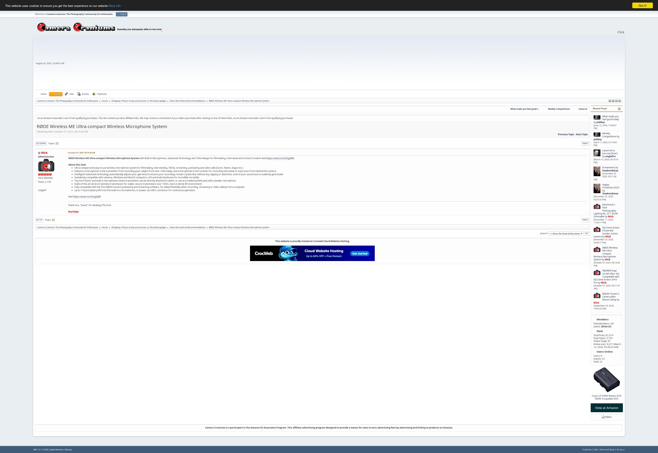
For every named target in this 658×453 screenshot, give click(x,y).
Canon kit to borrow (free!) (609, 152)
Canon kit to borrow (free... (584, 108)
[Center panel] (613, 101)
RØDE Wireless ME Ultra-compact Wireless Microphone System (606, 253)
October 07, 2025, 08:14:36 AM (81, 152)
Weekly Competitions (609, 135)
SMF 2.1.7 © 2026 (40, 450)
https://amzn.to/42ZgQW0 (280, 158)
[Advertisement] (344, 64)
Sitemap (68, 450)
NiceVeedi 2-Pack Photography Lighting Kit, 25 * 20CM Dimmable (606, 210)
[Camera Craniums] (39, 185)
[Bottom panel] (619, 101)
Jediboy (601, 122)
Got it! (643, 5)
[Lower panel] (616, 101)
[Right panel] (609, 101)
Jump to (543, 233)
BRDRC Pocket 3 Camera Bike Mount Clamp (610, 296)
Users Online (605, 351)
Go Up (39, 220)
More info (115, 5)
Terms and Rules (607, 449)
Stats (600, 331)
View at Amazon (606, 408)
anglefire (610, 156)
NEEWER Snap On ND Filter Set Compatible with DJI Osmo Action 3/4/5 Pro (606, 276)
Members (602, 319)
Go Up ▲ (621, 449)
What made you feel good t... (517, 108)
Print (585, 143)
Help (596, 449)
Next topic (582, 134)
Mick (610, 216)
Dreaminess (609, 167)
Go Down (41, 143)
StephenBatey (610, 170)
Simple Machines (56, 450)
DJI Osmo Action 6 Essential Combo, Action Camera (606, 232)
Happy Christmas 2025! (610, 186)
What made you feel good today (610, 118)
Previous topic (566, 134)
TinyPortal (587, 449)
